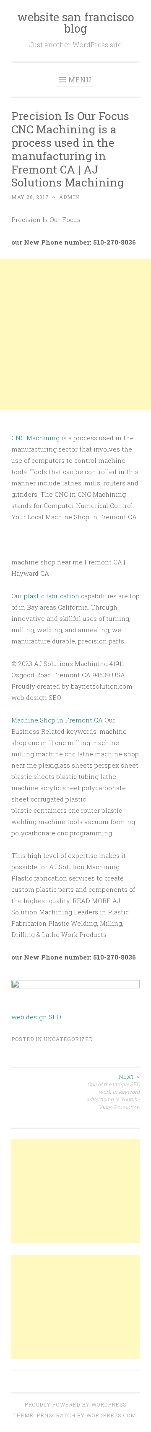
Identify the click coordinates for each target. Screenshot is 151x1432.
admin (69, 197)
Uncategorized (68, 1039)
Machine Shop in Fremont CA (57, 720)
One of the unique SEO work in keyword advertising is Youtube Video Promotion (113, 1091)
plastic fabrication (51, 596)
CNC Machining (35, 438)
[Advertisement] (75, 334)
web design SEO (36, 1017)
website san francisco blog (75, 23)
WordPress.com (111, 1415)
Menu (80, 79)
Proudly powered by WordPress (75, 1404)
